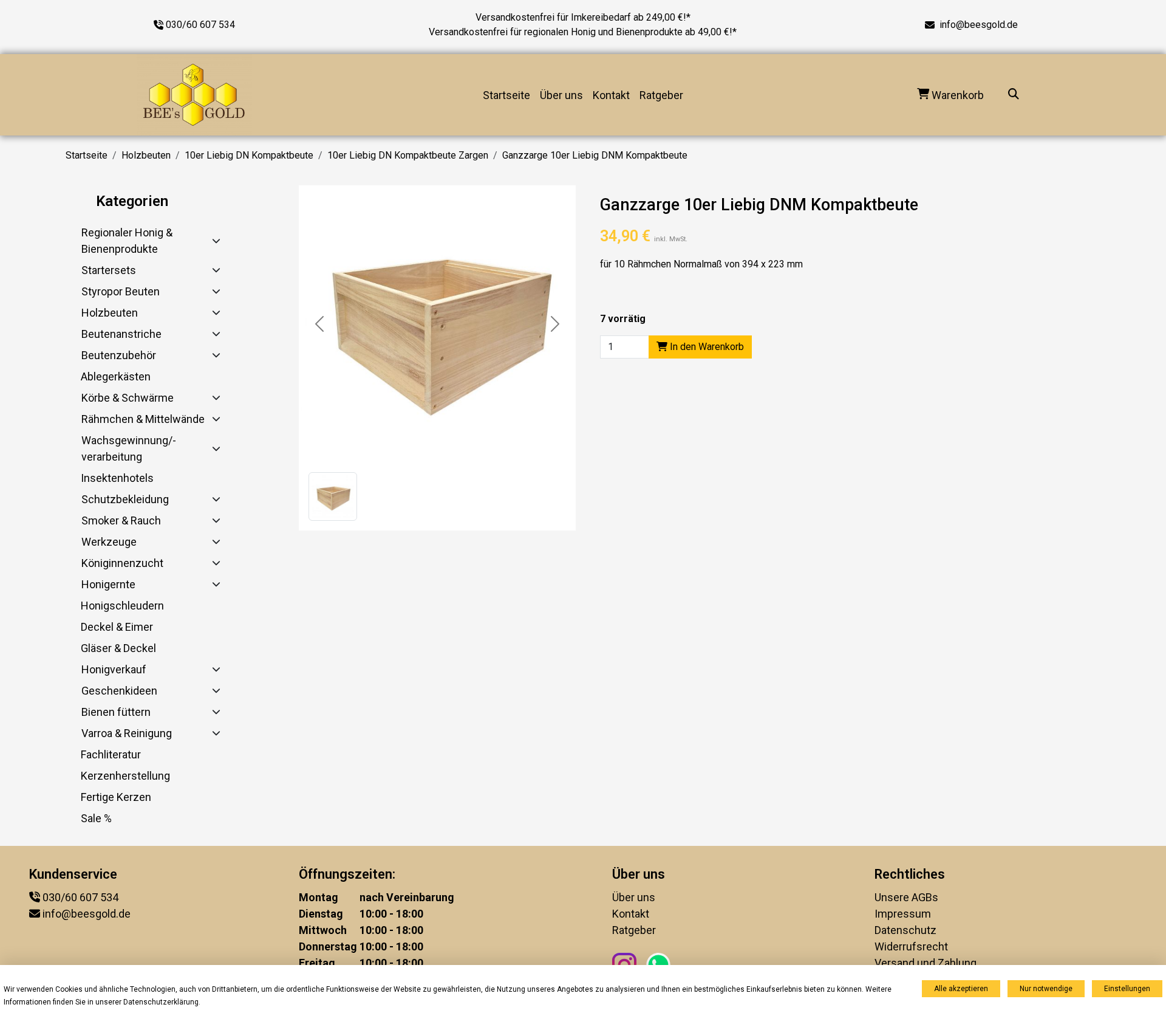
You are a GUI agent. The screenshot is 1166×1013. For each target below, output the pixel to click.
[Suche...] (1013, 95)
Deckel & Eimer (117, 626)
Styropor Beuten (120, 291)
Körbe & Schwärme (127, 397)
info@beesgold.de (978, 24)
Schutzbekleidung (125, 499)
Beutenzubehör (118, 355)
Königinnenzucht (122, 563)
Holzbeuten (146, 155)
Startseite (506, 95)
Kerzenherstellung (125, 775)
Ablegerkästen (116, 376)
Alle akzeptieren (961, 988)
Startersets (108, 270)
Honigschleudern (122, 605)
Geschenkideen (119, 690)
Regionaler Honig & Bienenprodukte (126, 240)
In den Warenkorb (705, 346)
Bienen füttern (116, 712)
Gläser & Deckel (118, 648)
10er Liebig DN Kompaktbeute (249, 155)
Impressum (902, 913)
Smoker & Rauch (121, 520)
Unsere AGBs (906, 897)
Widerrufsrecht (911, 946)
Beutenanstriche (121, 334)
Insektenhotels (117, 478)
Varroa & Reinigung (126, 733)
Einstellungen (1127, 988)
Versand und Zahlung (925, 962)
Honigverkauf (113, 669)
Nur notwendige (1046, 988)
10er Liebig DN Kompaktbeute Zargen (407, 155)
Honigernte (108, 584)
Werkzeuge (109, 541)
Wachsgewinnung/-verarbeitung (128, 448)
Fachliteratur (111, 754)
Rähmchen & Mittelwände (143, 419)
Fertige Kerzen (116, 797)
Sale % (96, 818)
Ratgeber (661, 95)
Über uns (561, 95)
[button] (333, 496)
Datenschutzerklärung (161, 1002)
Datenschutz (905, 930)
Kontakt (611, 95)
